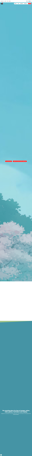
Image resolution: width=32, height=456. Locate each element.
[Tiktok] (30, 1)
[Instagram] (28, 1)
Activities (21, 3)
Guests (15, 3)
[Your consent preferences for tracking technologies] (1, 455)
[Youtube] (29, 1)
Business (25, 3)
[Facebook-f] (26, 1)
